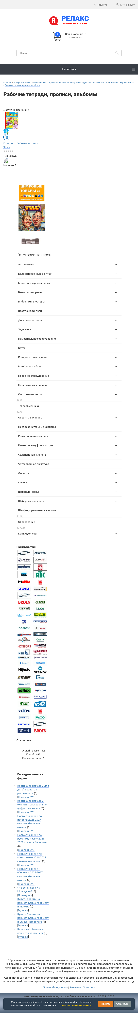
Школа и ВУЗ (26, 797)
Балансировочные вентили (35, 273)
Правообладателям (55, 987)
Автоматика (26, 264)
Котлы (22, 348)
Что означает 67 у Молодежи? (28, 889)
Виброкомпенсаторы (31, 301)
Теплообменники (29, 406)
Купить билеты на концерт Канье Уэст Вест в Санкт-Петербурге (33, 918)
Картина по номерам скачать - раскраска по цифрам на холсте (32, 804)
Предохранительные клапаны (37, 426)
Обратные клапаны (30, 417)
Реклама (75, 987)
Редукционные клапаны (33, 436)
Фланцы (23, 482)
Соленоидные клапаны (32, 454)
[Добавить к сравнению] (6, 137)
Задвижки (24, 329)
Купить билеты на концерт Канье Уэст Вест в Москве (33, 902)
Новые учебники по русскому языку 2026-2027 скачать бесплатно (32, 838)
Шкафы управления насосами (37, 510)
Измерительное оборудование (37, 338)
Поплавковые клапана (32, 385)
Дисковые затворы (30, 320)
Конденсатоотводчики (32, 357)
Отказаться (122, 1003)
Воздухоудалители (30, 310)
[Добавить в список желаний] (6, 131)
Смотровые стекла (30, 394)
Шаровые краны (28, 491)
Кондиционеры (27, 533)
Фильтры (23, 473)
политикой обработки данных (75, 1005)
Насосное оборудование (33, 375)
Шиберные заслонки (31, 501)
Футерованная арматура (33, 464)
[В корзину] (6, 160)
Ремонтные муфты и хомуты (36, 445)
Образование (26, 522)
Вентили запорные (30, 292)
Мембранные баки (30, 366)
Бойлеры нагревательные (34, 283)
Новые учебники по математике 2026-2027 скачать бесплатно (31, 857)
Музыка (23, 910)
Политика (89, 987)
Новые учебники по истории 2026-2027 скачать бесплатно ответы (29, 821)
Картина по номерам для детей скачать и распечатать (33, 789)
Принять (105, 1003)
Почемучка (25, 895)
